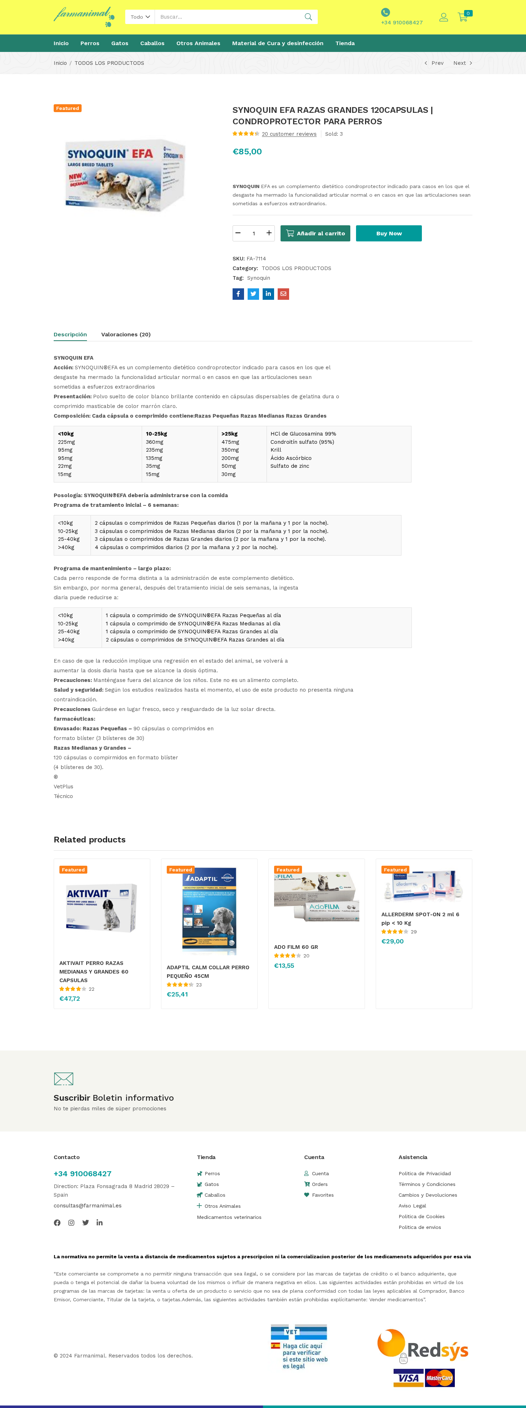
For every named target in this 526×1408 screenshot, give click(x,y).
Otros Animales (198, 43)
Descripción (70, 334)
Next (459, 63)
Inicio (61, 43)
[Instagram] (71, 1222)
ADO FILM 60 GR (296, 947)
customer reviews (289, 134)
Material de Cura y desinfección (277, 43)
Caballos (152, 43)
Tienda (345, 43)
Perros (90, 43)
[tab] (77, 335)
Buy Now (389, 233)
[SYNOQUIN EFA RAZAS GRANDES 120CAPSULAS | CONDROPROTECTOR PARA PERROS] (238, 294)
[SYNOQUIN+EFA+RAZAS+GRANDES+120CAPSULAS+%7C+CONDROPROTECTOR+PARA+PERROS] (253, 294)
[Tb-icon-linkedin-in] (100, 1222)
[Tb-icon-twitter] (85, 1222)
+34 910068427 (83, 1173)
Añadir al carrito (321, 233)
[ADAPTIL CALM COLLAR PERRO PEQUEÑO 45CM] (209, 910)
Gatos (119, 43)
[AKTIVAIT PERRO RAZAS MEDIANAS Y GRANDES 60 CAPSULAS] (102, 908)
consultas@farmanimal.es (88, 1205)
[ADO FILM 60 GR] (316, 900)
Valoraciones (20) (126, 334)
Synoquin (258, 278)
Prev (438, 63)
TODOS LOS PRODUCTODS (109, 63)
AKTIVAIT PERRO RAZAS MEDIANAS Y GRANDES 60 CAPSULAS (93, 972)
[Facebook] (57, 1222)
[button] (140, 17)
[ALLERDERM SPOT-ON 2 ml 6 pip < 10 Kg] (424, 884)
